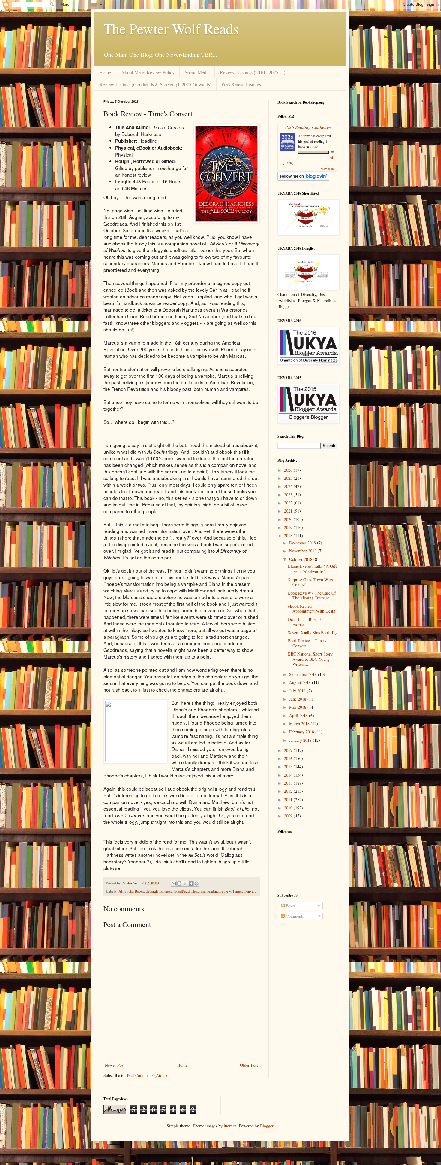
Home (105, 72)
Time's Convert (244, 891)
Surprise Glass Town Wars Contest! (310, 582)
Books (139, 891)
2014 (289, 775)
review (225, 891)
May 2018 (298, 707)
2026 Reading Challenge (307, 127)
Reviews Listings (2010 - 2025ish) (252, 72)
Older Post (249, 1065)
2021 (289, 511)
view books (328, 168)
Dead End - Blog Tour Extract (307, 621)
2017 (289, 750)
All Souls (125, 891)
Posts (290, 905)
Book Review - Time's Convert (307, 643)
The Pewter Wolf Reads (171, 28)
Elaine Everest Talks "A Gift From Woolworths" (312, 568)
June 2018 (298, 699)
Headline (198, 891)
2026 (289, 470)
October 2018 (301, 559)
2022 (289, 503)
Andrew (304, 135)
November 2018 (303, 551)
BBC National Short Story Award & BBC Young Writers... (310, 659)
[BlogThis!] (179, 884)
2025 (289, 478)
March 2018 (300, 723)
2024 (289, 486)
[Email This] (174, 884)
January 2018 (301, 740)
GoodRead (182, 891)
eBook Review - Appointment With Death (311, 608)
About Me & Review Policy (148, 72)
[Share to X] (185, 884)
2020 (289, 519)
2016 (289, 758)
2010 (289, 808)
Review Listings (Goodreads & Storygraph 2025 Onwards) (156, 84)
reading (213, 891)
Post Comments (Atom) (147, 1075)
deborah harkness (159, 891)
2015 (289, 766)
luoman (230, 1126)
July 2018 (298, 691)
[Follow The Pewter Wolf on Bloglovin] (303, 179)
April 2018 (299, 715)
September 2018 (303, 674)
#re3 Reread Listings (241, 84)
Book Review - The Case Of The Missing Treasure (312, 595)
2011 (289, 799)
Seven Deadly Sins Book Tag (313, 632)
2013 (289, 783)
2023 (289, 494)
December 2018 (303, 543)
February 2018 (302, 732)
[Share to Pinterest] (197, 884)
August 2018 (300, 682)
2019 (289, 527)
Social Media (197, 72)
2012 (289, 791)
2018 (289, 535)
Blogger (266, 1126)
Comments (294, 916)
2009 (289, 816)
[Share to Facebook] (191, 884)
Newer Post (114, 1065)
